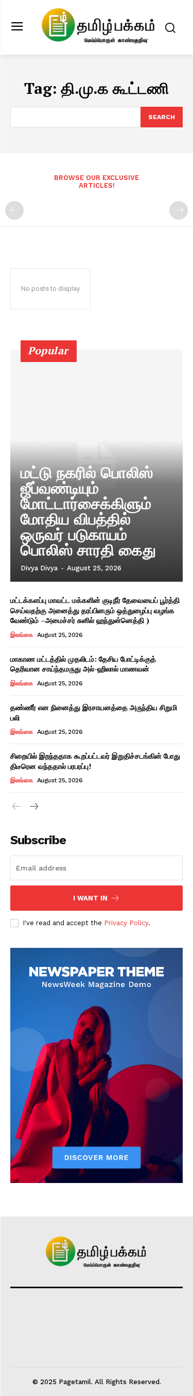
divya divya (39, 568)
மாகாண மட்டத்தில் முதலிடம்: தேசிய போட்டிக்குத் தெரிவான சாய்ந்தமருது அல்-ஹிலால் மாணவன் (83, 664)
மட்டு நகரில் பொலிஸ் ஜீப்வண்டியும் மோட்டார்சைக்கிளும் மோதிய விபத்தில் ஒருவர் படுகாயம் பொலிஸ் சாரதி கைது (88, 511)
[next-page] (33, 806)
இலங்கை (21, 634)
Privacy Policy (126, 923)
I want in (90, 898)
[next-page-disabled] (178, 210)
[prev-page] (14, 210)
